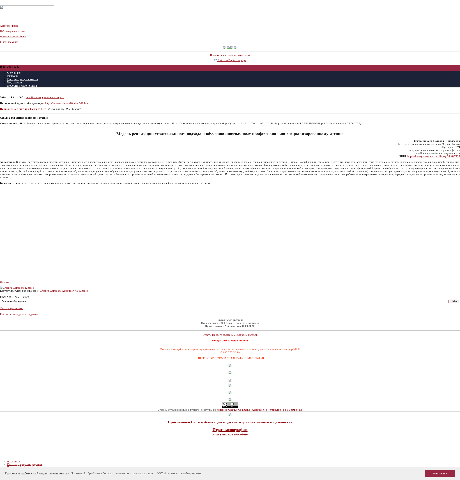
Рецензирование (9, 42)
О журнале (13, 72)
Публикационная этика (12, 31)
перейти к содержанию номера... (45, 97)
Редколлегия (14, 82)
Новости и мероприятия (22, 85)
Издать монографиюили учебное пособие (230, 432)
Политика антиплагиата (13, 36)
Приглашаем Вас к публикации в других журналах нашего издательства (230, 422)
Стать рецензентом (11, 308)
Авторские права (9, 25)
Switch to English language (231, 60)
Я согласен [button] (440, 473)
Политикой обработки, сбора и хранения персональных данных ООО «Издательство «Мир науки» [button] (136, 473)
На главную (13, 461)
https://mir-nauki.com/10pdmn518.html (67, 103)
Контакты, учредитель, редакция (19, 314)
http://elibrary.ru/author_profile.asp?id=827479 (433, 156)
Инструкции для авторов (22, 79)
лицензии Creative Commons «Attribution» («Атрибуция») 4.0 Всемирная (259, 409)
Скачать (4, 282)
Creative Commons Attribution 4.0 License (64, 290)
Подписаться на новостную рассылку (230, 55)
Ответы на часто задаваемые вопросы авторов (230, 334)
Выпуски (13, 75)
